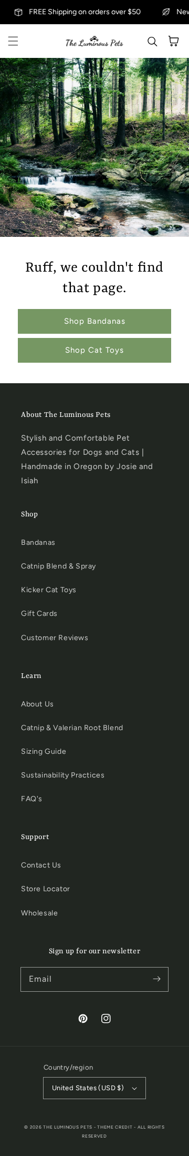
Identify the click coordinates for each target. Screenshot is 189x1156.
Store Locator (45, 888)
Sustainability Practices (62, 775)
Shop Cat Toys (94, 350)
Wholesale (39, 913)
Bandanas (38, 542)
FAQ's (32, 798)
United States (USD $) (88, 1088)
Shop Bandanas (94, 321)
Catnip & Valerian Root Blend (72, 727)
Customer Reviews (55, 637)
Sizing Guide (43, 751)
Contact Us (41, 865)
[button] (13, 41)
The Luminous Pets (67, 1127)
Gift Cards (39, 613)
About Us (37, 704)
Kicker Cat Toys (49, 589)
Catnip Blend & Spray (58, 566)
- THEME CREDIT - (116, 1127)
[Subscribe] (156, 979)
